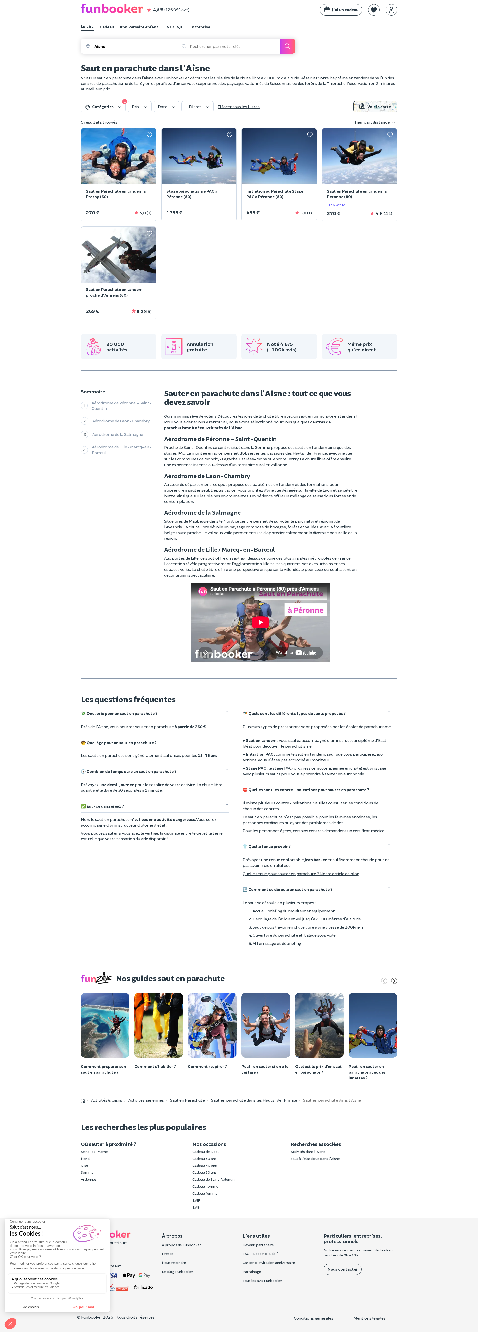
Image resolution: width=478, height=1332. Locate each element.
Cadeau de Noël (205, 1151)
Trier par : (372, 122)
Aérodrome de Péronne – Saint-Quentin (122, 405)
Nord (85, 1158)
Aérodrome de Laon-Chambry (121, 420)
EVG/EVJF (173, 26)
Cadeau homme (205, 1186)
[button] (374, 10)
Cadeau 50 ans (204, 1172)
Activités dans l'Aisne (308, 1151)
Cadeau (107, 26)
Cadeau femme (205, 1193)
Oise (84, 1165)
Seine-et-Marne (94, 1151)
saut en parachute (316, 416)
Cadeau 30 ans (204, 1158)
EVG (196, 1207)
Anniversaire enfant (139, 26)
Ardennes (89, 1179)
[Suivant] (394, 981)
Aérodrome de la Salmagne (117, 434)
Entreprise (199, 26)
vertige (151, 833)
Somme (87, 1172)
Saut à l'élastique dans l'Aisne (315, 1158)
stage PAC (282, 768)
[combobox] (136, 46)
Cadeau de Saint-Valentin (213, 1179)
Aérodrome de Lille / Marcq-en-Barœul (122, 450)
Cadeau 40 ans (204, 1165)
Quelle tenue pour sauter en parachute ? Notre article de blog (301, 873)
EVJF (196, 1200)
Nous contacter (343, 1269)
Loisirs (87, 26)
